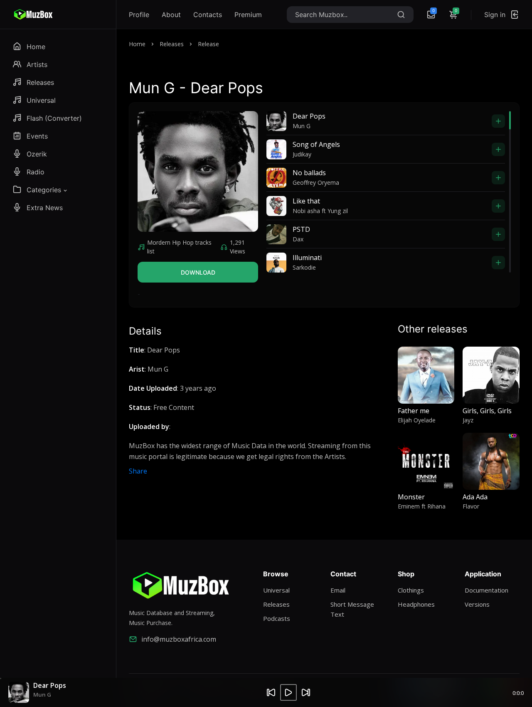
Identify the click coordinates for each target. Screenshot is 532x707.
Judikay (302, 154)
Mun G (301, 126)
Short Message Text (352, 609)
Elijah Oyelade (417, 420)
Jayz (468, 420)
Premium (248, 14)
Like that (306, 201)
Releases (172, 44)
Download (198, 272)
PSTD (301, 229)
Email (337, 590)
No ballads (309, 172)
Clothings (411, 590)
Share (138, 471)
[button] (40, 190)
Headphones (416, 604)
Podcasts (276, 618)
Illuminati (307, 257)
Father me (413, 410)
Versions (477, 604)
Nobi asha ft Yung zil (320, 211)
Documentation (486, 590)
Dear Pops (309, 116)
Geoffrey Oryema (316, 182)
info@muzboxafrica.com (178, 639)
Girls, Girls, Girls (487, 410)
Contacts (207, 14)
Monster (411, 496)
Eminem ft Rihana (422, 506)
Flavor (471, 506)
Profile (139, 14)
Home (137, 44)
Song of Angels (316, 144)
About (171, 14)
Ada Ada (475, 496)
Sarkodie (304, 267)
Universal (276, 590)
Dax (298, 239)
